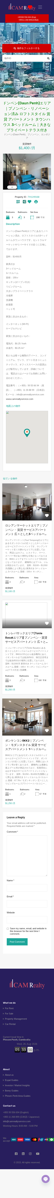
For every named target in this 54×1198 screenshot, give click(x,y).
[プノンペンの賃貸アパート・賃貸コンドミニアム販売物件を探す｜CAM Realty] (27, 985)
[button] (30, 437)
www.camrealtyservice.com (19, 399)
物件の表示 (27, 513)
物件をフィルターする (28, 48)
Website (11, 912)
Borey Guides (11, 1090)
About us (9, 1075)
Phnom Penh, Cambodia (16, 1038)
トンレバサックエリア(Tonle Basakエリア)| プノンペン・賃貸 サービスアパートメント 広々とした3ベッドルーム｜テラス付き (27, 638)
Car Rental (10, 1024)
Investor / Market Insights (17, 1085)
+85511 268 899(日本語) (28, 20)
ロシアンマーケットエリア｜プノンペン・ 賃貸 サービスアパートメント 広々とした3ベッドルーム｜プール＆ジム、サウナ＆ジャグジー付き (26, 530)
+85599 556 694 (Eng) (27, 17)
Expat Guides (11, 1080)
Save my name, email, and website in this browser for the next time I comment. (28, 931)
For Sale (9, 1013)
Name (10, 880)
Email (10, 896)
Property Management (16, 1019)
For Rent (9, 1008)
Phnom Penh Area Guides (17, 1096)
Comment (12, 831)
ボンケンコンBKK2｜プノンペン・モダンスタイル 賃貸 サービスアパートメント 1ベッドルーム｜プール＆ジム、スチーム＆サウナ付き (26, 745)
